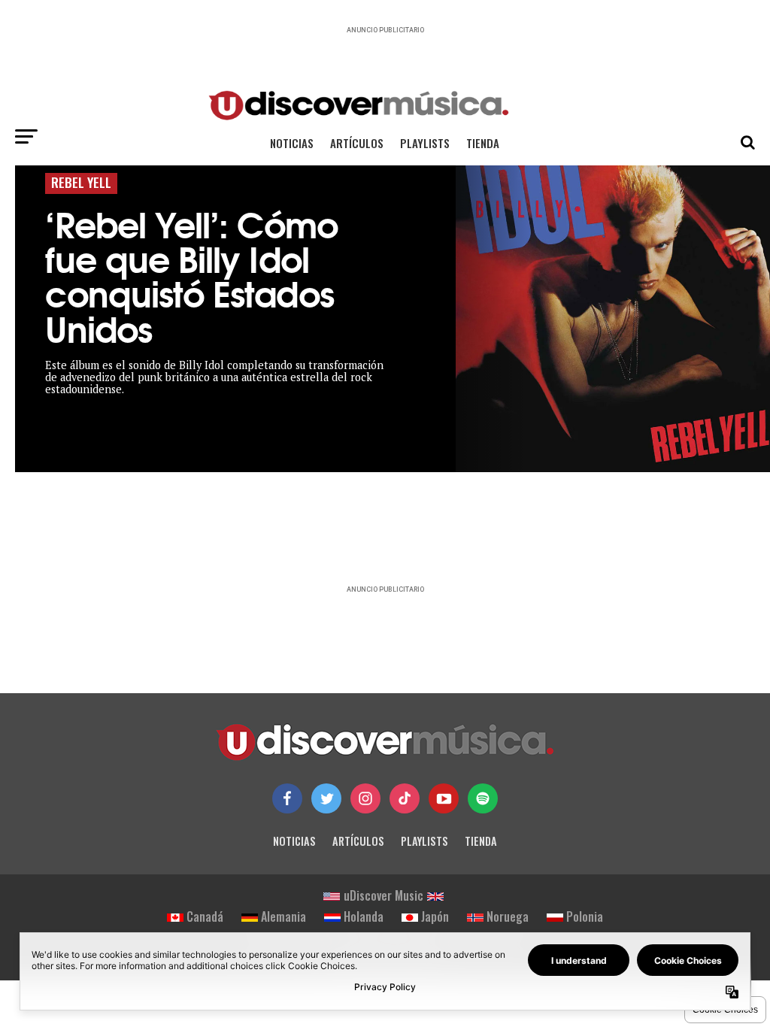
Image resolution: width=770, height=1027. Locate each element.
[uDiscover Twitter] (326, 798)
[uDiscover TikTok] (405, 798)
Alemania (283, 916)
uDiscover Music (383, 895)
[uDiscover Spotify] (483, 798)
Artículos (356, 143)
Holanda (363, 916)
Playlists (425, 143)
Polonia (584, 916)
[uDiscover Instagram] (365, 798)
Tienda (482, 143)
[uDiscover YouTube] (444, 798)
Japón (435, 916)
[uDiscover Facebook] (287, 798)
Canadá (204, 916)
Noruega (508, 916)
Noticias (292, 143)
